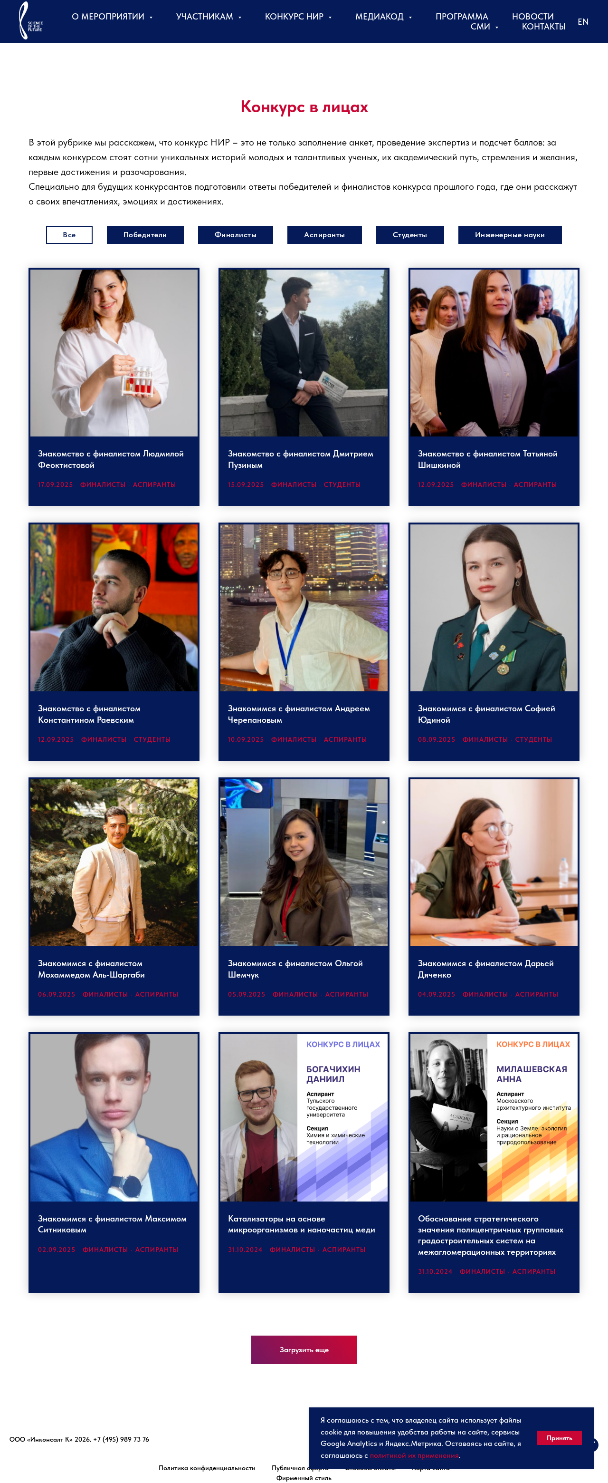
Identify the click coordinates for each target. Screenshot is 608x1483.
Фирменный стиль (304, 1478)
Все (69, 234)
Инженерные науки (510, 234)
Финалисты (236, 234)
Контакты (544, 26)
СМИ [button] (482, 26)
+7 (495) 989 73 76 (121, 1439)
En (583, 22)
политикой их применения (414, 1455)
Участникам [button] (206, 16)
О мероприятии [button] (109, 16)
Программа (462, 16)
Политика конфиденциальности (207, 1468)
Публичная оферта (300, 1468)
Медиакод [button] (380, 16)
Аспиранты (324, 234)
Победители (145, 234)
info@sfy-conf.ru (34, 1450)
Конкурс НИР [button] (295, 16)
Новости (533, 16)
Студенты (410, 234)
